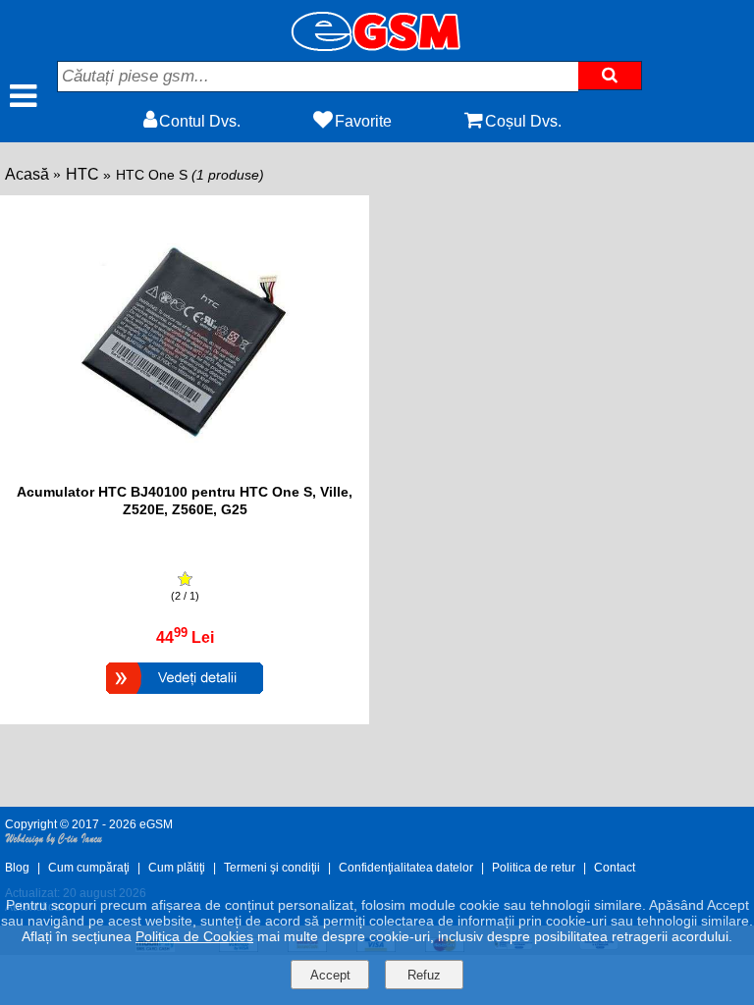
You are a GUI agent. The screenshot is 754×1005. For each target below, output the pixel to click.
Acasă (27, 174)
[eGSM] (377, 45)
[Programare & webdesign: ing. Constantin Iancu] (54, 842)
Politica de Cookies (194, 936)
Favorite (363, 121)
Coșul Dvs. (523, 121)
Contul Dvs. (200, 121)
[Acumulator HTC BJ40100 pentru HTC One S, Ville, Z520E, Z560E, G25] (184, 696)
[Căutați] (610, 75)
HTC (82, 174)
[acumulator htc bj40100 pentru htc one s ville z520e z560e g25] (185, 473)
